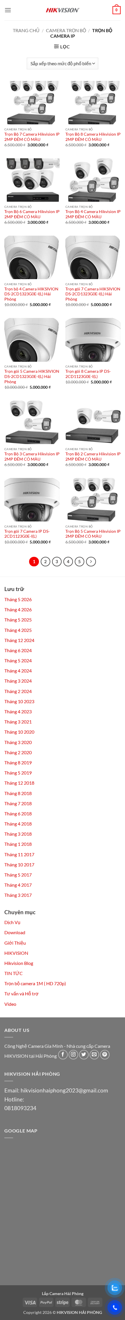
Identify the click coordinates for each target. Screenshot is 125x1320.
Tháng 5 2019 (18, 772)
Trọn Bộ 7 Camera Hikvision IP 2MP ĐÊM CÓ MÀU (32, 137)
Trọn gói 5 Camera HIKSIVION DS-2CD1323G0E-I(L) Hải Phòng (31, 376)
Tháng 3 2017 (18, 895)
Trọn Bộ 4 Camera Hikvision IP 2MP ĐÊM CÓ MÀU (93, 214)
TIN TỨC (13, 973)
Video (10, 1004)
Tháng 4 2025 (18, 630)
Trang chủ (26, 30)
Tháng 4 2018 (18, 823)
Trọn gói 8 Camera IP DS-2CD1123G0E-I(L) (88, 374)
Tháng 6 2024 (18, 650)
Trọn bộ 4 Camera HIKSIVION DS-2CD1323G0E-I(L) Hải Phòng (31, 294)
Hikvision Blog (18, 963)
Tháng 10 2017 (19, 864)
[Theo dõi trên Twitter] (84, 1054)
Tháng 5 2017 (18, 874)
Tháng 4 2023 (18, 711)
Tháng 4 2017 (18, 885)
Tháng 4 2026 (18, 609)
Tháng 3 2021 (18, 721)
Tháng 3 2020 (18, 742)
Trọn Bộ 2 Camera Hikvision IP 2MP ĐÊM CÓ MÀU (93, 456)
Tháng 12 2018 (19, 783)
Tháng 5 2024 (18, 660)
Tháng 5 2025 (18, 619)
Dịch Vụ (12, 922)
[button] (7, 10)
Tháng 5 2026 (18, 599)
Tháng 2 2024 (18, 691)
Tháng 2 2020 (18, 752)
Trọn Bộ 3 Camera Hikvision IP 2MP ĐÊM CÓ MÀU (32, 456)
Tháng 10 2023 (19, 701)
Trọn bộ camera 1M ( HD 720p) (35, 983)
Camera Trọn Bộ (66, 30)
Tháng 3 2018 (18, 834)
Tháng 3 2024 (18, 680)
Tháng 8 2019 (18, 762)
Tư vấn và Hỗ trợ (21, 993)
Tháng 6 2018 (18, 813)
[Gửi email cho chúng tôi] (94, 1054)
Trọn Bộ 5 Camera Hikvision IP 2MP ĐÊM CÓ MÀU (93, 534)
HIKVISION (16, 953)
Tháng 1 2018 (18, 844)
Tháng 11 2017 (19, 854)
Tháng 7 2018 (18, 803)
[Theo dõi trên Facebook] (63, 1054)
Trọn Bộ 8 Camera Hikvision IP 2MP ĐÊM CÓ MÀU (93, 137)
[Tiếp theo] (91, 562)
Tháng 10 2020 (19, 731)
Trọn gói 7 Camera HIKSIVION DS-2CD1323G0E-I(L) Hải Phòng (92, 294)
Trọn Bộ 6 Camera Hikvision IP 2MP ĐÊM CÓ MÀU (32, 214)
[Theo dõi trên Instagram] (73, 1054)
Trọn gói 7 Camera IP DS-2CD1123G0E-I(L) (27, 534)
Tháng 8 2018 (18, 793)
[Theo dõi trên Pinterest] (105, 1054)
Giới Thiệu (15, 943)
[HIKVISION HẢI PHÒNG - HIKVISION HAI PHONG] (62, 10)
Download (14, 932)
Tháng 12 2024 (19, 640)
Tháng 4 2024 (18, 670)
